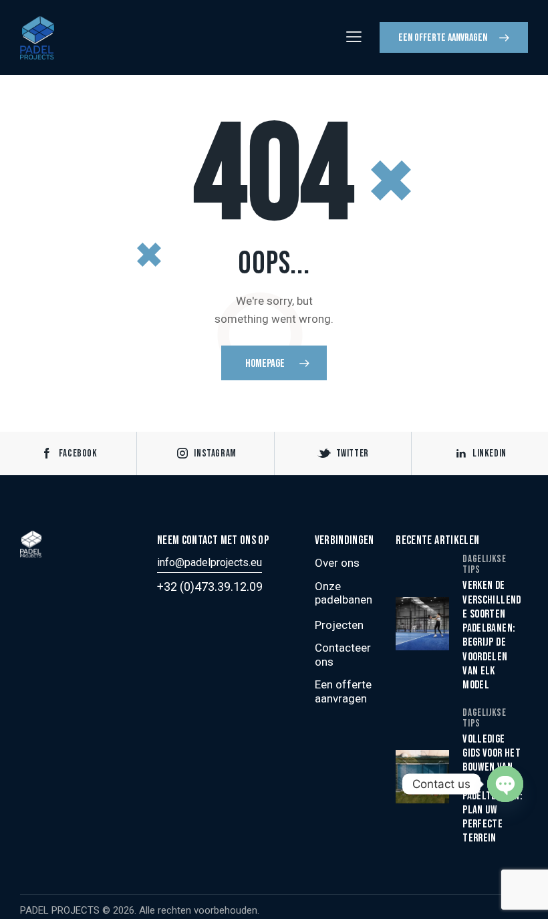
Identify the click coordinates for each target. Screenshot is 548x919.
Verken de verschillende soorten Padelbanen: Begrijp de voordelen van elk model (491, 635)
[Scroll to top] (523, 894)
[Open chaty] (505, 784)
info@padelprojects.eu (209, 562)
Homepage (265, 363)
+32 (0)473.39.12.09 (210, 586)
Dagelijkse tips (484, 564)
